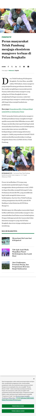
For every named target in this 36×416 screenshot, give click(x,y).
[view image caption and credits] (33, 30)
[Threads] (20, 67)
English (17, 70)
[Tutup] (34, 379)
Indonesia (11, 70)
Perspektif (6, 37)
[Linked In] (16, 67)
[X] (12, 67)
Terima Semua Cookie (18, 411)
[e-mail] (28, 67)
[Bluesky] (24, 67)
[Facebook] (8, 67)
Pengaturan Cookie (18, 406)
